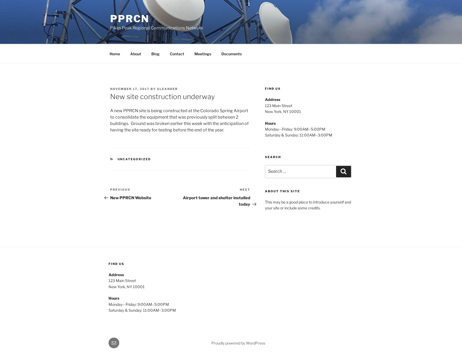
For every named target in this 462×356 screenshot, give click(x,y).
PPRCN (129, 19)
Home (115, 54)
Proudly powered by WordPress (238, 343)
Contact (177, 54)
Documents (231, 54)
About (135, 54)
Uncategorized (134, 159)
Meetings (202, 54)
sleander (167, 89)
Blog (155, 54)
